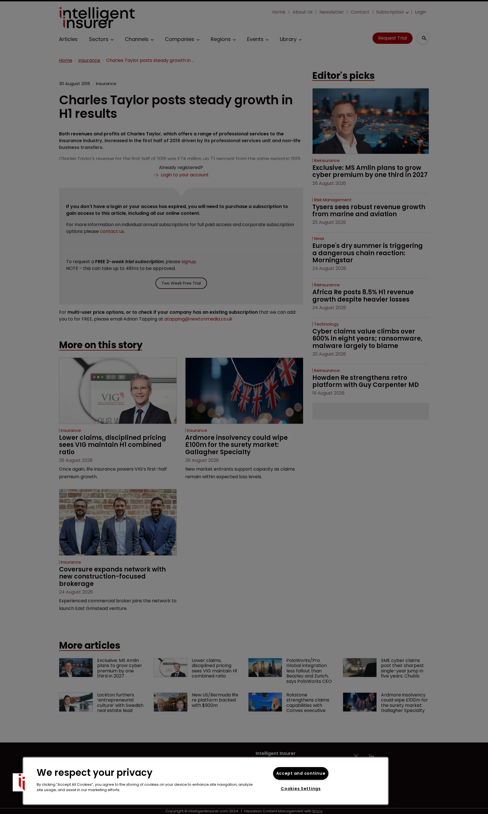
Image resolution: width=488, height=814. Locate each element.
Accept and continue (301, 773)
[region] (206, 781)
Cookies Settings (301, 788)
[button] (22, 782)
